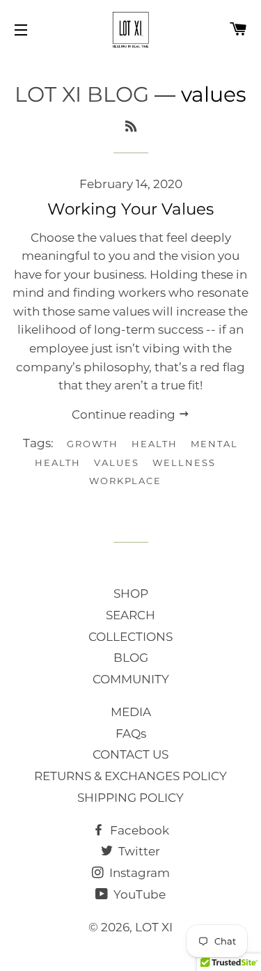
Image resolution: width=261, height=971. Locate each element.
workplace (125, 480)
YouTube (138, 894)
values (116, 462)
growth (92, 443)
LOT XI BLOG (82, 94)
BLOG (130, 658)
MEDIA (131, 712)
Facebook (138, 830)
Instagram (138, 873)
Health (154, 443)
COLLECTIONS (130, 637)
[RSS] (131, 126)
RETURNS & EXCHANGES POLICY (130, 776)
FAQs (131, 733)
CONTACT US (130, 754)
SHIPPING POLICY (130, 798)
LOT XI (154, 927)
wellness (184, 462)
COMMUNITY (131, 679)
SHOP (130, 593)
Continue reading (125, 414)
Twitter (138, 851)
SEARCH (130, 615)
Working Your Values (130, 209)
